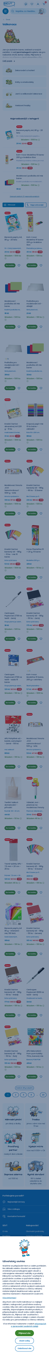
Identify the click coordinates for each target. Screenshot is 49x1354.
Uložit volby (24, 1341)
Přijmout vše (25, 1333)
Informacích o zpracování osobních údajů (28, 1325)
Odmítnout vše (24, 1348)
